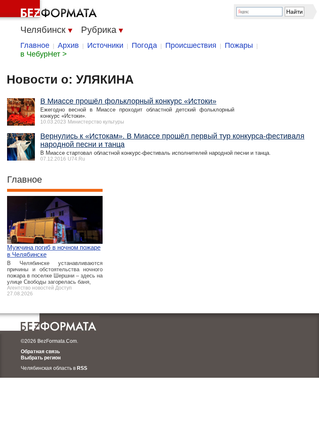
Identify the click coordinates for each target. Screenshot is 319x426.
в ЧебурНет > (43, 54)
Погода (144, 45)
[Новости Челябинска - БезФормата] (50, 10)
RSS (82, 368)
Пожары (239, 45)
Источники (105, 45)
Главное (34, 45)
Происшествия (190, 45)
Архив (68, 45)
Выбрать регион (41, 358)
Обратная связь (40, 351)
